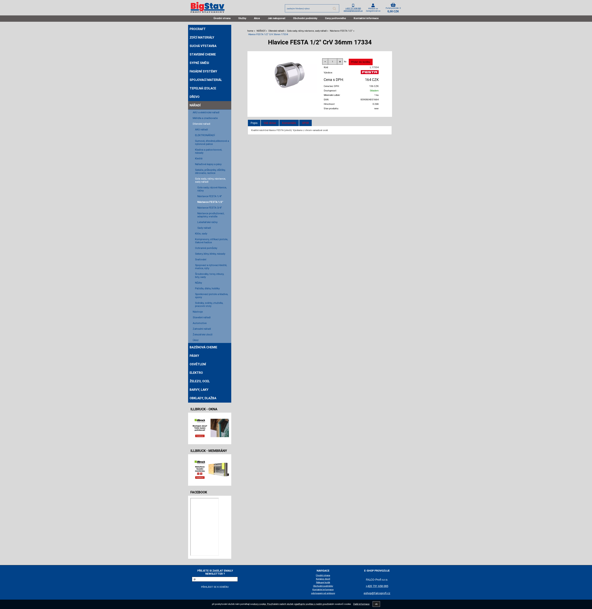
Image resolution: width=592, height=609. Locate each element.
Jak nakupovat (276, 18)
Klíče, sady (201, 233)
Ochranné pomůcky (206, 248)
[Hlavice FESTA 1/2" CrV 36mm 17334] (289, 75)
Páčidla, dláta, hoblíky (207, 288)
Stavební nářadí (202, 317)
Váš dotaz (270, 123)
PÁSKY (194, 356)
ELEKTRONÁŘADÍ (205, 135)
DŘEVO (194, 97)
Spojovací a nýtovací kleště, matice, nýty (211, 267)
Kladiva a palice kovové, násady (208, 151)
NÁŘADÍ (195, 105)
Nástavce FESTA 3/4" (209, 207)
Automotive (200, 323)
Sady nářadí (204, 227)
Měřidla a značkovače (205, 118)
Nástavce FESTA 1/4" (209, 196)
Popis (254, 123)
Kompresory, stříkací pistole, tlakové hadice (211, 241)
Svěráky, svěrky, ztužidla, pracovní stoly (209, 304)
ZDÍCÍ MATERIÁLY (202, 37)
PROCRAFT (198, 29)
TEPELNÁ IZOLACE (203, 88)
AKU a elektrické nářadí (206, 112)
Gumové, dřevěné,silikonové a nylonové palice (212, 142)
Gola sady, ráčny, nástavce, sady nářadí (210, 180)
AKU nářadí (201, 129)
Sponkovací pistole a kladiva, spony (211, 296)
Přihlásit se (373, 8)
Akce (257, 18)
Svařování (200, 259)
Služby (242, 18)
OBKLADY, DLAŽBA (203, 398)
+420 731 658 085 (353, 8)
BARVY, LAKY (199, 390)
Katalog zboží (323, 579)
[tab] (254, 123)
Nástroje (198, 311)
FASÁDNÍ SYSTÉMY (203, 71)
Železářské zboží (202, 334)
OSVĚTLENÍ (198, 364)
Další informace (361, 604)
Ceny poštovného (335, 18)
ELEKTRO (196, 373)
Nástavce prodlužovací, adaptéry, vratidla (210, 215)
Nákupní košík (323, 582)
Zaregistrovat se (373, 11)
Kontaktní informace (366, 18)
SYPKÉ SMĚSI (199, 63)
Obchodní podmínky (305, 18)
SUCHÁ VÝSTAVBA (203, 46)
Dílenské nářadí (201, 123)
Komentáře (289, 123)
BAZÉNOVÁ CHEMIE (203, 347)
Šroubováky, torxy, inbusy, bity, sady (209, 275)
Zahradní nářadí (202, 328)
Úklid (195, 340)
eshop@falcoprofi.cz (353, 11)
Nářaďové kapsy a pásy (208, 164)
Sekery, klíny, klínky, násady (210, 253)
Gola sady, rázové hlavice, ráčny (212, 189)
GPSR (305, 123)
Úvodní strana (222, 18)
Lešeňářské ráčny (207, 222)
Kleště (198, 158)
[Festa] (370, 73)
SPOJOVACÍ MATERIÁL (206, 80)
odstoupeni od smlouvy (323, 593)
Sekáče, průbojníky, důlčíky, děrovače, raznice (210, 171)
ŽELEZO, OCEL (200, 381)
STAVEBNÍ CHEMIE (203, 54)
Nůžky (198, 282)
